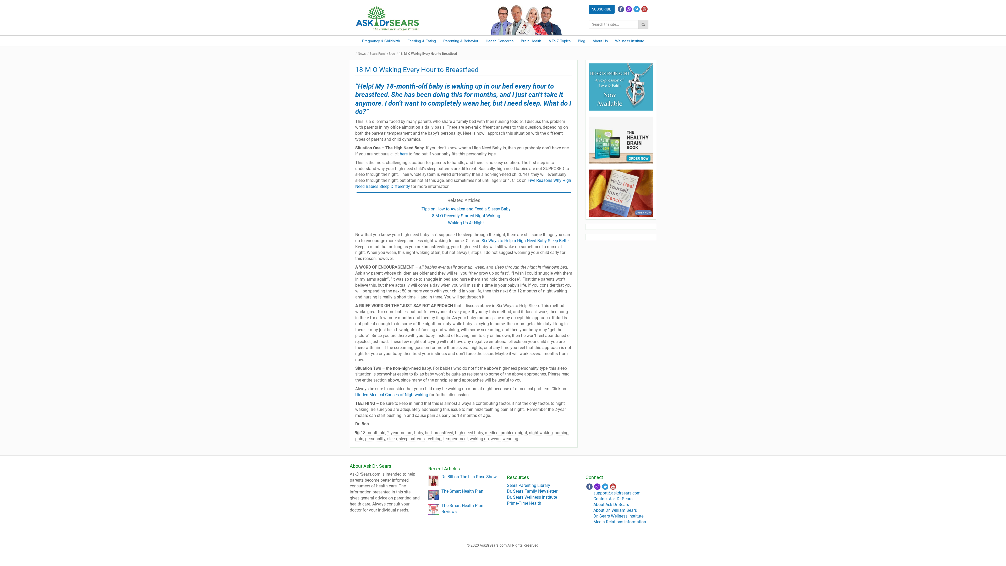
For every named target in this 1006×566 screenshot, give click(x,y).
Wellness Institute (629, 41)
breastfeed (443, 432)
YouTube (644, 9)
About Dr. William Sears (615, 510)
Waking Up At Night (466, 222)
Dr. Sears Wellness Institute (532, 497)
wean (496, 438)
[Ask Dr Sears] (387, 17)
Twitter (636, 9)
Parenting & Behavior (460, 41)
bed (428, 432)
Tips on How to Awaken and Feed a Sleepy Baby (466, 208)
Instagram (629, 9)
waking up (479, 438)
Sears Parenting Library (528, 485)
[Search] (643, 24)
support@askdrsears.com (617, 493)
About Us (600, 41)
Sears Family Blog (382, 54)
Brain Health (531, 41)
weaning (510, 438)
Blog (581, 41)
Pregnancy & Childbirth (381, 41)
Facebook (621, 9)
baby (418, 432)
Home (353, 54)
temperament (455, 438)
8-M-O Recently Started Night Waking (466, 215)
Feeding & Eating (421, 41)
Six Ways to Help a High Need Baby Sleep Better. (526, 240)
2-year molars (399, 432)
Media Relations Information (619, 521)
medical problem (500, 432)
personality (375, 438)
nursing (561, 432)
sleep (392, 438)
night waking (541, 432)
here (404, 153)
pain (359, 438)
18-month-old (373, 432)
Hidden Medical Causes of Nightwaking (391, 394)
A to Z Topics (560, 41)
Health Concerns (499, 41)
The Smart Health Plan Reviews (462, 508)
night (522, 432)
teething (434, 438)
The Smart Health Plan (462, 491)
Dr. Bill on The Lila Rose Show (469, 476)
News (362, 54)
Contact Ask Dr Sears (612, 498)
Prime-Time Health (524, 503)
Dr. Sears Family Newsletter (532, 491)
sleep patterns (412, 438)
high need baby (469, 432)
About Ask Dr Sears (611, 504)
